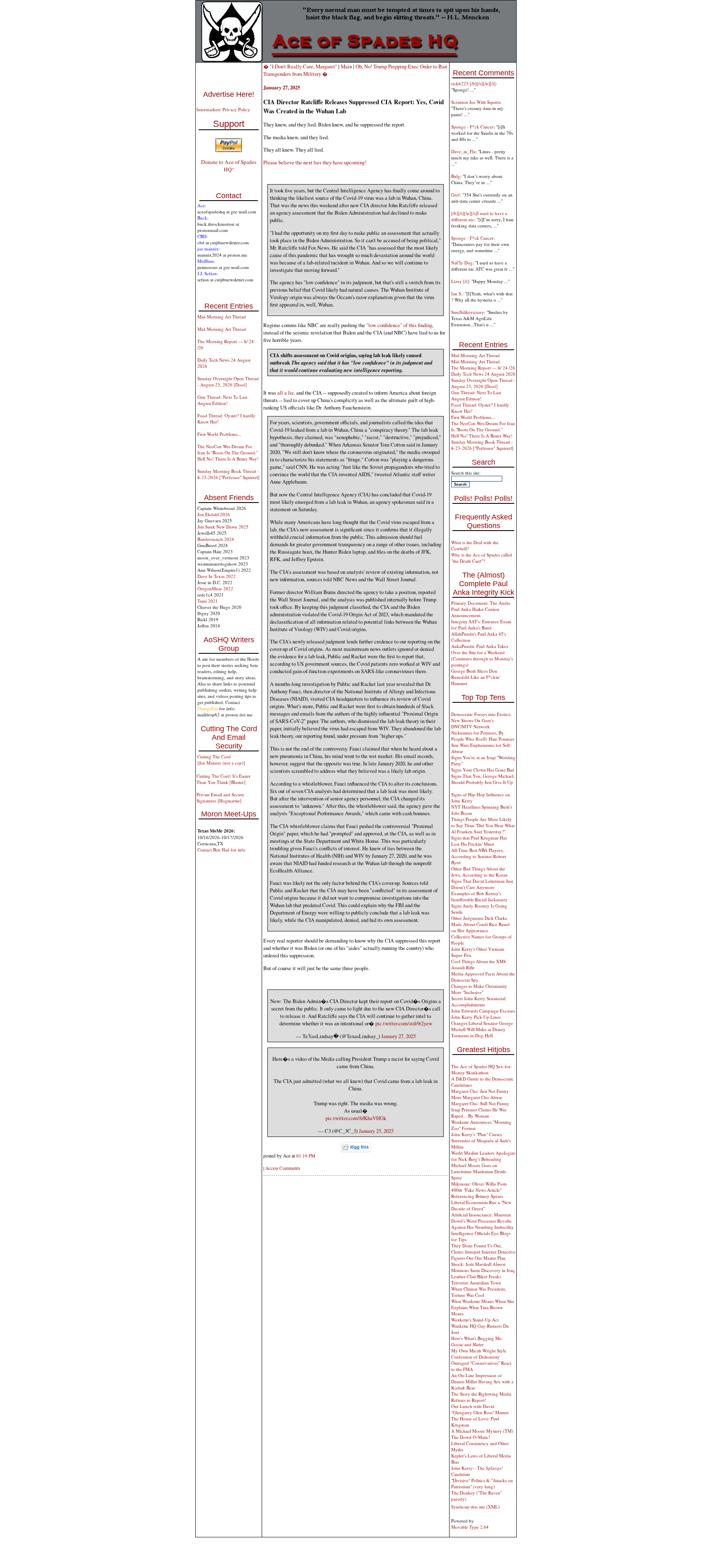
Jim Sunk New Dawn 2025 (222, 527)
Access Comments (282, 1168)
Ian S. (456, 293)
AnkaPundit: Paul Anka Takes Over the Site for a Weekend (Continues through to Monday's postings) (482, 655)
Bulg (455, 176)
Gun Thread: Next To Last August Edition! (222, 400)
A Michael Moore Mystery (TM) (482, 1431)
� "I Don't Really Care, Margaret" (300, 66)
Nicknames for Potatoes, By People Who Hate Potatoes (482, 736)
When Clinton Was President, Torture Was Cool (478, 1292)
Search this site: (465, 473)
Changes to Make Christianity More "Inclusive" (479, 989)
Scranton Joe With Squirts (475, 102)
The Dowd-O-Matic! (470, 1437)
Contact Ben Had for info (221, 850)
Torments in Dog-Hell (472, 1035)
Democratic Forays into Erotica (481, 714)
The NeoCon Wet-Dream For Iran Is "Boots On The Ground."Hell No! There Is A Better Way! (228, 452)
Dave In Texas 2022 (216, 576)
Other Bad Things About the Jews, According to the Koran (479, 871)
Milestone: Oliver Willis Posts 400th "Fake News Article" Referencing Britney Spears (479, 1190)
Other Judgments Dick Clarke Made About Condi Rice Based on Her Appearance (480, 924)
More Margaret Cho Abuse (476, 1097)
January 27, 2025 (398, 1036)
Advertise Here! (228, 94)
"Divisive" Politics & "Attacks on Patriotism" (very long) (482, 1483)
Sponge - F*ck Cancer (472, 127)
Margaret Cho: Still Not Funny (480, 1103)
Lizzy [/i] (460, 281)
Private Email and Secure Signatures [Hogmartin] (220, 797)
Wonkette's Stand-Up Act (475, 1320)
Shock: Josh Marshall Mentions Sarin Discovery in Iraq (483, 1267)
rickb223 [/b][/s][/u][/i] (473, 83)
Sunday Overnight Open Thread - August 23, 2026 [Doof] (228, 381)
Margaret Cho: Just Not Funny (480, 1091)
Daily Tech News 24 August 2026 (483, 374)
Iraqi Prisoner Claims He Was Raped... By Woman (478, 1112)
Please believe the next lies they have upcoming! (314, 162)
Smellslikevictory (467, 312)
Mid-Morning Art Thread (221, 316)
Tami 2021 (207, 601)
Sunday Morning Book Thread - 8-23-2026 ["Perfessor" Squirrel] (228, 474)
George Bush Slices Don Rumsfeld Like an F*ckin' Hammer (475, 677)
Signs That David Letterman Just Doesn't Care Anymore (482, 884)
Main (346, 66)
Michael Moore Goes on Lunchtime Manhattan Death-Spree (479, 1171)
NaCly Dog (462, 263)
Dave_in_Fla (463, 151)
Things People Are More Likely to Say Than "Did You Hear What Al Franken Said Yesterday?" (483, 825)
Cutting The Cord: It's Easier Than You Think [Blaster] (224, 779)
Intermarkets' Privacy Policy (223, 109)
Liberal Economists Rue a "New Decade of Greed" (481, 1205)
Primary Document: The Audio (481, 603)
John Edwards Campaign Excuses (483, 1011)
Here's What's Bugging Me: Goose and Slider (477, 1341)
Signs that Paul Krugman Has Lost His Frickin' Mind (479, 841)
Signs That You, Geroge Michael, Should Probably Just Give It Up (483, 779)
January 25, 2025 (376, 1130)
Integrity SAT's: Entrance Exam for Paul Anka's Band (481, 624)
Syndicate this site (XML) (475, 1507)
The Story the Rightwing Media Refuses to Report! (481, 1397)
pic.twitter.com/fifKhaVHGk (356, 1118)
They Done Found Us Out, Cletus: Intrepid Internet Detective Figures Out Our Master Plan (483, 1251)
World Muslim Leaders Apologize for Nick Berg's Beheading (483, 1156)
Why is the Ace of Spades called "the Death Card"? (481, 558)
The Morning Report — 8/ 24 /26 (483, 368)
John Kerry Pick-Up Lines (476, 1017)
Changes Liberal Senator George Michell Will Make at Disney (482, 1026)
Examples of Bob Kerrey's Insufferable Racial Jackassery (479, 896)
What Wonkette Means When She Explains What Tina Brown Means (482, 1307)
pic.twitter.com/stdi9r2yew (403, 1023)
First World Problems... (219, 434)
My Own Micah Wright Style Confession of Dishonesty (478, 1353)
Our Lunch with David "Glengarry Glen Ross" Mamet (479, 1409)
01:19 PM (305, 1156)
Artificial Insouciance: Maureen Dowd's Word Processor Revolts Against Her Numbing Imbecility (482, 1221)
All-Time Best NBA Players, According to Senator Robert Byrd (478, 856)
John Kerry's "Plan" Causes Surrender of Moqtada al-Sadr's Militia (481, 1140)
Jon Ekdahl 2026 (213, 514)
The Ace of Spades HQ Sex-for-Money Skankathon (481, 1069)
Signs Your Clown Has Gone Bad (482, 770)
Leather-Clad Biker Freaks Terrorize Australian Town (476, 1279)
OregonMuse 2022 (215, 588)
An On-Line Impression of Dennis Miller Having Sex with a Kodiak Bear (482, 1381)
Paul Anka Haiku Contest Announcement (475, 612)
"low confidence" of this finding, (399, 325)
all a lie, (286, 392)
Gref (455, 195)
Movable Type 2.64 (470, 1527)
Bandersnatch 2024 (215, 539)
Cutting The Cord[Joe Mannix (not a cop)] (221, 759)
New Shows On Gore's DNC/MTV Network (472, 723)
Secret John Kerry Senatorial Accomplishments (478, 1001)
